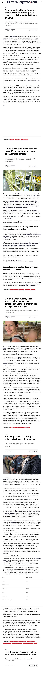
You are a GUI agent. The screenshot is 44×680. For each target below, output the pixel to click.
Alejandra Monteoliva (14, 289)
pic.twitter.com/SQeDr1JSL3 (33, 80)
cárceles (22, 289)
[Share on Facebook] (29, 30)
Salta (35, 558)
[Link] (34, 30)
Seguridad (27, 193)
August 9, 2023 (31, 82)
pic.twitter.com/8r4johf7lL (17, 260)
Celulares (27, 289)
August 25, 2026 (30, 261)
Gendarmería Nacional (7, 643)
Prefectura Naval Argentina (28, 643)
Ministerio (14, 210)
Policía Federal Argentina (17, 643)
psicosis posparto (26, 427)
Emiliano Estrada (23, 641)
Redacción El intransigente (10, 29)
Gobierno (12, 492)
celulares (35, 195)
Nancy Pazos (13, 36)
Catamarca (13, 522)
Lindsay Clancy (19, 427)
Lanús (34, 39)
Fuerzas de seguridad (32, 641)
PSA (35, 643)
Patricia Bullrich (32, 42)
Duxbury (12, 427)
